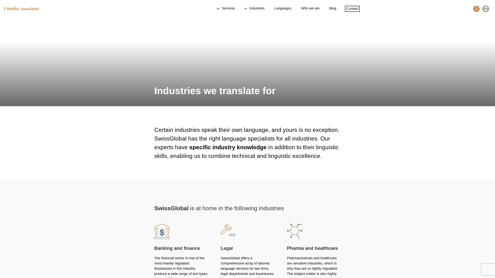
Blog (332, 8)
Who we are (310, 8)
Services (228, 8)
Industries (257, 8)
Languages (282, 8)
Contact (352, 9)
